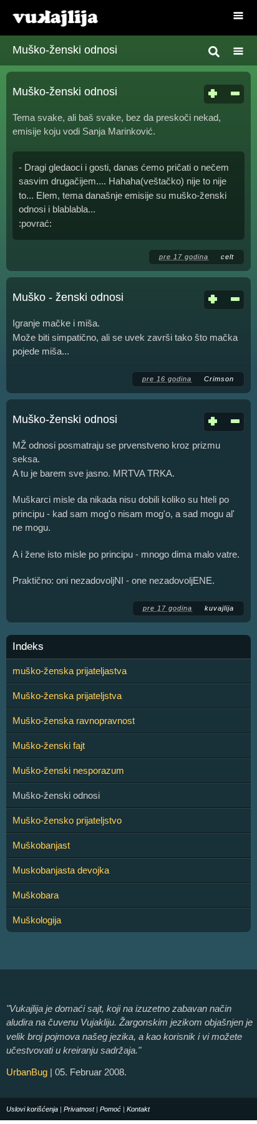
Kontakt (138, 1109)
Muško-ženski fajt (48, 745)
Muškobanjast (41, 845)
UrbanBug (26, 1072)
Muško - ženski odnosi (68, 297)
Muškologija (36, 920)
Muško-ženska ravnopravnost (73, 720)
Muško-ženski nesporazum (68, 770)
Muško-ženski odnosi (64, 91)
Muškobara (35, 895)
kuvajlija (219, 608)
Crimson (219, 379)
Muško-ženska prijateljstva (67, 695)
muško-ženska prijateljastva (69, 670)
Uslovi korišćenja (32, 1109)
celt (227, 256)
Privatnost (79, 1109)
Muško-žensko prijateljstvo (67, 820)
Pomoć (110, 1109)
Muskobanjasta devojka (60, 870)
